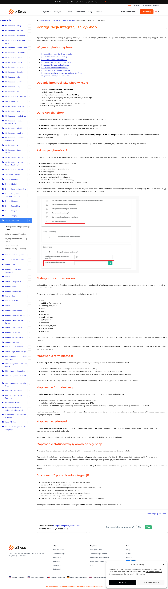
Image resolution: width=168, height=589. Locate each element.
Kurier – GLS (10, 306)
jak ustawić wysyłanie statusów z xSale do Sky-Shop (61, 73)
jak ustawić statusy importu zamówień (56, 62)
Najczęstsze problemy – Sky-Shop (16, 240)
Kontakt (99, 11)
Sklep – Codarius (11, 179)
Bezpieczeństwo (96, 550)
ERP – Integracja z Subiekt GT (15, 377)
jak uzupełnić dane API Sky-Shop (54, 57)
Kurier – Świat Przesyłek (14, 347)
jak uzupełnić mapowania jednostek (55, 70)
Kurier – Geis (10, 296)
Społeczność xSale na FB (99, 561)
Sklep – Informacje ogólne (15, 189)
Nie (139, 527)
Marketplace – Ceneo (13, 57)
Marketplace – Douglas (14, 72)
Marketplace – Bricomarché (16, 48)
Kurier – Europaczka (13, 282)
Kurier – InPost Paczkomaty (16, 315)
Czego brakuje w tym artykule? (66, 525)
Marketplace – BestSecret (15, 36)
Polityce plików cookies (154, 571)
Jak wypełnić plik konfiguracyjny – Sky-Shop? (16, 247)
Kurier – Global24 (12, 301)
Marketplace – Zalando (14, 157)
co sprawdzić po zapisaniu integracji (55, 76)
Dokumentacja (147, 5)
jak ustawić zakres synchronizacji (54, 60)
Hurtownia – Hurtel (12, 403)
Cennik (69, 11)
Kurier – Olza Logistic (13, 328)
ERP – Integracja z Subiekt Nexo (15, 384)
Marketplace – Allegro (13, 26)
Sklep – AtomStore (12, 174)
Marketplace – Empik (13, 87)
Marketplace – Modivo (14, 133)
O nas (128, 554)
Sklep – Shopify (11, 216)
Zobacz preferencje (151, 582)
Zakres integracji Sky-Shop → (157, 514)
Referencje (57, 569)
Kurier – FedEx (11, 286)
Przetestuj (147, 12)
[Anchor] (75, 47)
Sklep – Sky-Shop (12, 220)
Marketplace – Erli (12, 92)
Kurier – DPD (10, 277)
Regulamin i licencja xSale (99, 558)
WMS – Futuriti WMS (13, 390)
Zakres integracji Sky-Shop (16, 234)
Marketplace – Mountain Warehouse (14, 139)
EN (158, 11)
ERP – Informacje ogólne (15, 371)
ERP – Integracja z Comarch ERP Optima (16, 357)
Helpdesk (156, 5)
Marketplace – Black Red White (15, 41)
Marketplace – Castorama (15, 53)
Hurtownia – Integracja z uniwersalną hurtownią (15, 408)
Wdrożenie (80, 11)
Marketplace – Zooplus (14, 169)
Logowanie (136, 5)
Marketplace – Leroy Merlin (16, 106)
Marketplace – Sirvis (13, 145)
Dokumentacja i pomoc (98, 554)
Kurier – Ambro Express (14, 255)
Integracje (57, 558)
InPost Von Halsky (12, 101)
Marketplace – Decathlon (15, 67)
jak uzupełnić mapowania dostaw (54, 68)
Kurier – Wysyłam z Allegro (15, 352)
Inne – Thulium (11, 422)
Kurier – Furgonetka (13, 291)
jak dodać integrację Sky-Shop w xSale (56, 54)
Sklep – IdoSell (11, 184)
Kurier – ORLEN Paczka (14, 332)
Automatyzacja (59, 554)
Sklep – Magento (11, 201)
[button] (163, 564)
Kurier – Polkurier (12, 342)
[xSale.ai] (17, 11)
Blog (90, 11)
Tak (148, 527)
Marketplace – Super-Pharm (13, 151)
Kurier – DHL (10, 265)
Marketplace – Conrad (14, 62)
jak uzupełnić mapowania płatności (55, 65)
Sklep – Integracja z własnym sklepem (12, 195)
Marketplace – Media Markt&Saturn (13, 122)
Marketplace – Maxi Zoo (14, 111)
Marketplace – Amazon (14, 31)
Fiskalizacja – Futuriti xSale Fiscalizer (15, 416)
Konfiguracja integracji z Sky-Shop (18, 228)
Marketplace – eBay (13, 77)
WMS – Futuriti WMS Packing (13, 396)
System (46, 11)
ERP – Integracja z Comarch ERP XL (16, 365)
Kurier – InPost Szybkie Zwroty (14, 321)
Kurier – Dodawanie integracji (13, 270)
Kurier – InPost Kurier (13, 310)
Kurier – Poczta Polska (14, 337)
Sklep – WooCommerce (14, 260)
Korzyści (57, 11)
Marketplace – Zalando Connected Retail (14, 163)
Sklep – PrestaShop (12, 206)
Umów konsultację (128, 12)
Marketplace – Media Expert (16, 116)
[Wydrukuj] (167, 28)
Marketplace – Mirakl (13, 128)
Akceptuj (122, 582)
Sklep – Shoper (11, 211)
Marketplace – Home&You (15, 96)
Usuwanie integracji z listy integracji (15, 428)
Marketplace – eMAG (13, 82)
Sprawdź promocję (107, 2)
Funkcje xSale (58, 550)
